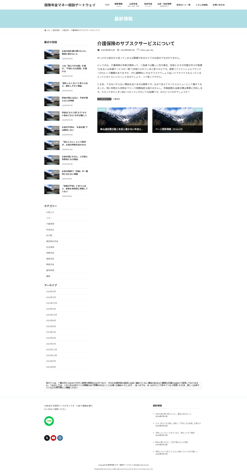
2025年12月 (51, 303)
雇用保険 (50, 270)
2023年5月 (51, 332)
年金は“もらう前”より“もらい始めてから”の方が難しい (176, 452)
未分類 (49, 235)
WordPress (108, 469)
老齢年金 (50, 253)
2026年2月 (51, 291)
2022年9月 (51, 361)
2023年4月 (51, 338)
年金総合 (50, 229)
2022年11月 (51, 349)
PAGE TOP (238, 457)
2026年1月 (51, 297)
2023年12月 (51, 315)
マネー (49, 218)
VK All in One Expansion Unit (142, 469)
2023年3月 (51, 344)
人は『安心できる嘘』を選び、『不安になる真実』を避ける (74, 69)
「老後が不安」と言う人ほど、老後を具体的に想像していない (75, 189)
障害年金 (50, 264)
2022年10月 (51, 355)
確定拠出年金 (52, 241)
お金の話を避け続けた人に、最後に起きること (173, 414)
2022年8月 (51, 367)
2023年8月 (51, 320)
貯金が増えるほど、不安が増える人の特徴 (171, 442)
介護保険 (116, 99)
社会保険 (50, 247)
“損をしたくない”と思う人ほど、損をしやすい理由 (174, 433)
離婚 (48, 276)
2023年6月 (51, 326)
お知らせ (50, 212)
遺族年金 (50, 258)
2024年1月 (51, 309)
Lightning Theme (122, 469)
